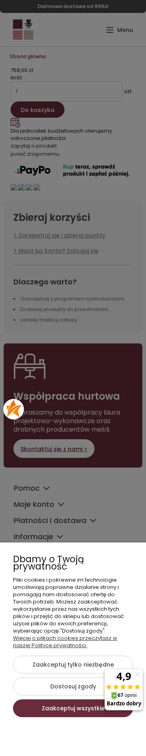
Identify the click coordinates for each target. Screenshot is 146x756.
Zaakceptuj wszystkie (73, 708)
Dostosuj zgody (73, 686)
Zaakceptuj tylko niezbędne (73, 665)
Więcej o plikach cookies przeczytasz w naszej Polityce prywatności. (65, 641)
